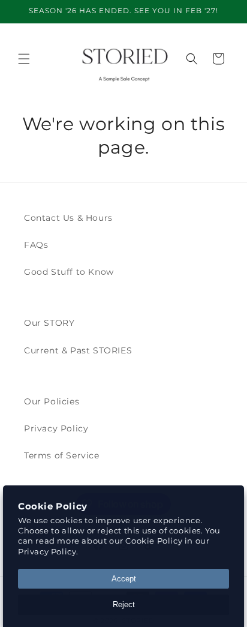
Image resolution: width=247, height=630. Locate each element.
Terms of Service (62, 455)
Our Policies (51, 401)
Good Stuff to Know (69, 271)
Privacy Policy (56, 428)
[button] (24, 59)
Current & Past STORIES (78, 350)
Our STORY (49, 322)
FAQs (36, 244)
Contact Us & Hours (68, 217)
